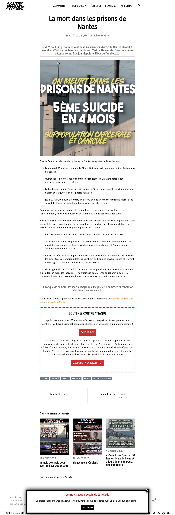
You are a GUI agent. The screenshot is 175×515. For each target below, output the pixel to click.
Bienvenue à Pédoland (85, 462)
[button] (139, 5)
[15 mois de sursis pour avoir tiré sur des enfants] (54, 436)
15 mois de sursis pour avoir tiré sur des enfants (54, 464)
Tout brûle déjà (58, 394)
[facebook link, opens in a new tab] (159, 513)
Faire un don (127, 5)
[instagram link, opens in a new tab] (163, 513)
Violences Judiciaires (102, 378)
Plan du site (15, 497)
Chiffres (44, 378)
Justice (88, 35)
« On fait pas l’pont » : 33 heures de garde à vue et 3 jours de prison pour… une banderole (120, 460)
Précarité (76, 378)
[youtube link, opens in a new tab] (168, 513)
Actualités (59, 5)
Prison (87, 378)
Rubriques (78, 5)
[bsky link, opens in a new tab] (154, 513)
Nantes (65, 378)
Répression (101, 35)
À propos (96, 5)
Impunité (55, 378)
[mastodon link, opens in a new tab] (149, 513)
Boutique (110, 5)
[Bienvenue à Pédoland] (87, 436)
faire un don (87, 332)
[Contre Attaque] (14, 5)
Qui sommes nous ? (19, 504)
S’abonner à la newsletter (87, 363)
